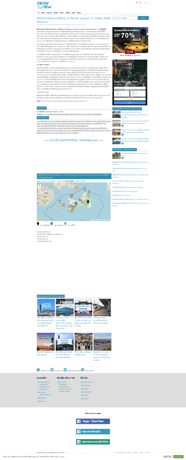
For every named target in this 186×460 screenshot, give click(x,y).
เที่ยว (73, 24)
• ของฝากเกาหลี (64, 391)
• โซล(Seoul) (63, 384)
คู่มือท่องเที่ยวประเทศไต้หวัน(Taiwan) (51, 295)
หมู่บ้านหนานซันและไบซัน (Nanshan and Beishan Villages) (130, 199)
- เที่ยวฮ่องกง (41, 401)
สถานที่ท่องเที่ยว (67, 24)
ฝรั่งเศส (68, 13)
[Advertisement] (74, 158)
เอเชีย (76, 24)
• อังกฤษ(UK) (43, 384)
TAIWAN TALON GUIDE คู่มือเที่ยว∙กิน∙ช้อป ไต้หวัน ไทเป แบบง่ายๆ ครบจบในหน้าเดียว (64, 323)
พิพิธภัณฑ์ (56, 24)
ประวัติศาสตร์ (49, 24)
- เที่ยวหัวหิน (84, 389)
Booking (135, 452)
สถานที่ (61, 24)
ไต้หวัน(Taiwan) (82, 24)
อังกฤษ (79, 13)
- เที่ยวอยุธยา (84, 398)
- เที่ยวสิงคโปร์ (41, 398)
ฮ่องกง (62, 13)
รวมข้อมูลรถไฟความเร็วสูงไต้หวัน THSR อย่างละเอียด (100, 320)
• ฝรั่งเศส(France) (44, 387)
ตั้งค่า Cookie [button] (167, 456)
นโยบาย (147, 452)
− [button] (39, 188)
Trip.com (129, 452)
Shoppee (141, 452)
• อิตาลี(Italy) (43, 389)
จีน (38, 13)
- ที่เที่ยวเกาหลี (61, 382)
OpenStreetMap (100, 220)
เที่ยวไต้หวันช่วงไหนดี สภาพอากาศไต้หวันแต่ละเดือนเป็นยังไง (64, 354)
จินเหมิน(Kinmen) (41, 24)
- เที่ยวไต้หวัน (41, 392)
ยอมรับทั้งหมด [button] (178, 456)
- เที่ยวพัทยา (84, 395)
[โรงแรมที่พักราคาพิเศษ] (130, 56)
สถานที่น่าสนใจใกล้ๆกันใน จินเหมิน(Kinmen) (74, 139)
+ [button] (39, 185)
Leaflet (93, 220)
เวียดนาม (49, 13)
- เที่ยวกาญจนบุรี (85, 392)
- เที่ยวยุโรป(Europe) (43, 382)
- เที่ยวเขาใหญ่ (85, 385)
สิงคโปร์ (56, 13)
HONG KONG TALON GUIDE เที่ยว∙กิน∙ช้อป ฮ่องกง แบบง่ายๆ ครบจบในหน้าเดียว (134, 115)
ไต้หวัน (43, 13)
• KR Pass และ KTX (65, 389)
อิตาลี (73, 13)
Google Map (60, 181)
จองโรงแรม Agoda (120, 452)
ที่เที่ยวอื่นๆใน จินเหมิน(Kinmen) (124, 149)
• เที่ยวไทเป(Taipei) (45, 395)
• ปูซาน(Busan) (63, 387)
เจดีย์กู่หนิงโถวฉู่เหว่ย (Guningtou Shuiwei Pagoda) (127, 187)
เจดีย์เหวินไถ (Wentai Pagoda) (121, 195)
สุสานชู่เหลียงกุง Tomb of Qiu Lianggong (124, 191)
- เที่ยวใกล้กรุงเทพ (86, 382)
